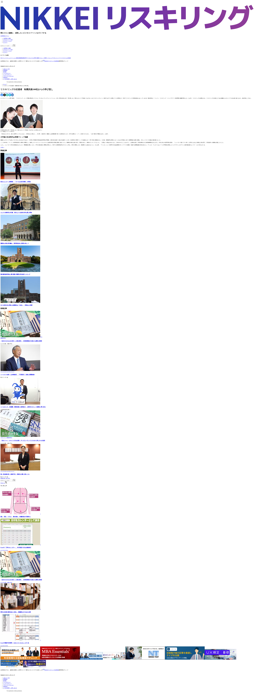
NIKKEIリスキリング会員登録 (51, 61)
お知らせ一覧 (6, 69)
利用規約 (5, 70)
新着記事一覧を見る (5, 478)
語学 (25, 58)
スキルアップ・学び (8, 39)
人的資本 (69, 58)
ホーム (4, 84)
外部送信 (5, 77)
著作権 (4, 71)
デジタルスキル (30, 58)
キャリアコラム (9, 92)
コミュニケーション (11, 58)
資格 (17, 58)
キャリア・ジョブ (7, 41)
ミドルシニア (50, 58)
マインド (4, 58)
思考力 (35, 58)
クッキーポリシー (7, 74)
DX (1, 58)
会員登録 (3, 35)
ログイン (7, 35)
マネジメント (56, 58)
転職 (19, 58)
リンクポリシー (7, 73)
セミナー (5, 42)
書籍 (38, 58)
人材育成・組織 (7, 38)
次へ (3, 147)
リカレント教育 (43, 58)
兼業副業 (22, 58)
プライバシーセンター (8, 76)
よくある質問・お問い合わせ (10, 79)
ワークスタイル (63, 58)
